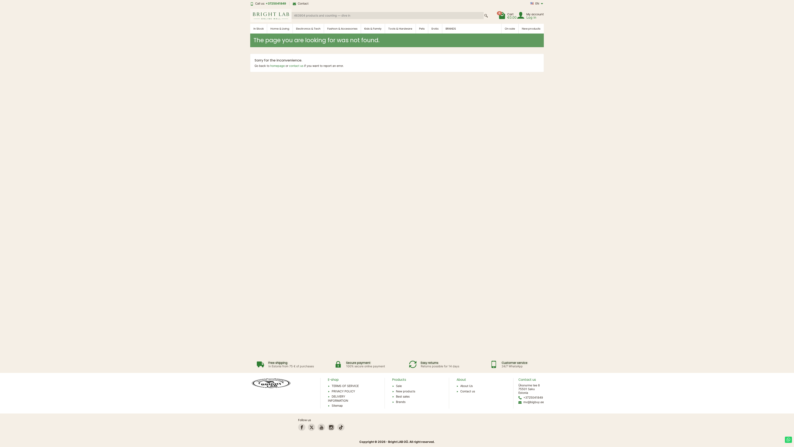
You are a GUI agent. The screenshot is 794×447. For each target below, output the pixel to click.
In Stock (259, 28)
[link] (301, 427)
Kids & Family (372, 28)
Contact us (467, 391)
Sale (399, 386)
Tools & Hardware (400, 28)
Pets (422, 28)
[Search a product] (486, 15)
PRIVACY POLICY (343, 391)
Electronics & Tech (308, 28)
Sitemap (337, 405)
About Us (466, 386)
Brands (400, 402)
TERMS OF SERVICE (345, 386)
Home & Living (279, 28)
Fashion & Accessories (342, 28)
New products (531, 28)
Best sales (403, 396)
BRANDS (451, 28)
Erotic (435, 28)
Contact (303, 3)
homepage (277, 65)
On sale (510, 28)
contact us (296, 65)
